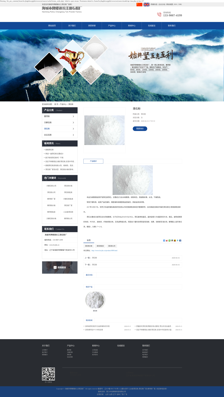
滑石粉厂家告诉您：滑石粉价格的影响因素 (60, 169)
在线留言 (152, 26)
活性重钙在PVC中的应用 (94, 330)
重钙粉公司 (68, 218)
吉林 (118, 394)
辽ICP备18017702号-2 (112, 389)
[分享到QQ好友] (172, 240)
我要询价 (140, 129)
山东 (107, 394)
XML (180, 4)
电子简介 (45, 352)
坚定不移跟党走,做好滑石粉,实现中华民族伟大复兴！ (60, 161)
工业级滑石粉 (68, 212)
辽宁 (114, 394)
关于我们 (72, 26)
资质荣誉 (92, 26)
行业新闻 (95, 352)
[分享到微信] (170, 240)
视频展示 (45, 355)
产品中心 (112, 26)
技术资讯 (95, 355)
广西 (122, 394)
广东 (125, 394)
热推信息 (154, 4)
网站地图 (169, 4)
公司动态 (95, 350)
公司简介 (45, 350)
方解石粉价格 (51, 218)
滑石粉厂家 (68, 205)
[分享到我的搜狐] (175, 240)
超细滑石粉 (49, 150)
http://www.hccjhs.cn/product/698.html (104, 250)
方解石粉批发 (68, 199)
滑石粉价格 (68, 186)
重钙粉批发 (51, 212)
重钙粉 (47, 116)
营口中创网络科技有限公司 (116, 391)
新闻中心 (132, 26)
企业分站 (162, 4)
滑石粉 (70, 104)
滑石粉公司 (51, 192)
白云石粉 (48, 135)
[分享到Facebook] (180, 240)
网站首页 (52, 26)
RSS (175, 4)
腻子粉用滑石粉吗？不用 (54, 158)
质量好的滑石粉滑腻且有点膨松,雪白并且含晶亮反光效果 (157, 326)
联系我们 (171, 26)
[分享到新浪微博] (167, 240)
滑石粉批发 (68, 192)
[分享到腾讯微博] (178, 240)
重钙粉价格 (51, 205)
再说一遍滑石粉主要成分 (54, 154)
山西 (110, 394)
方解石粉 (48, 122)
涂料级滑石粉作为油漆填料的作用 (97, 326)
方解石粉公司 (51, 186)
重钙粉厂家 (51, 199)
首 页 (56, 104)
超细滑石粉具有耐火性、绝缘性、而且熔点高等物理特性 (60, 165)
